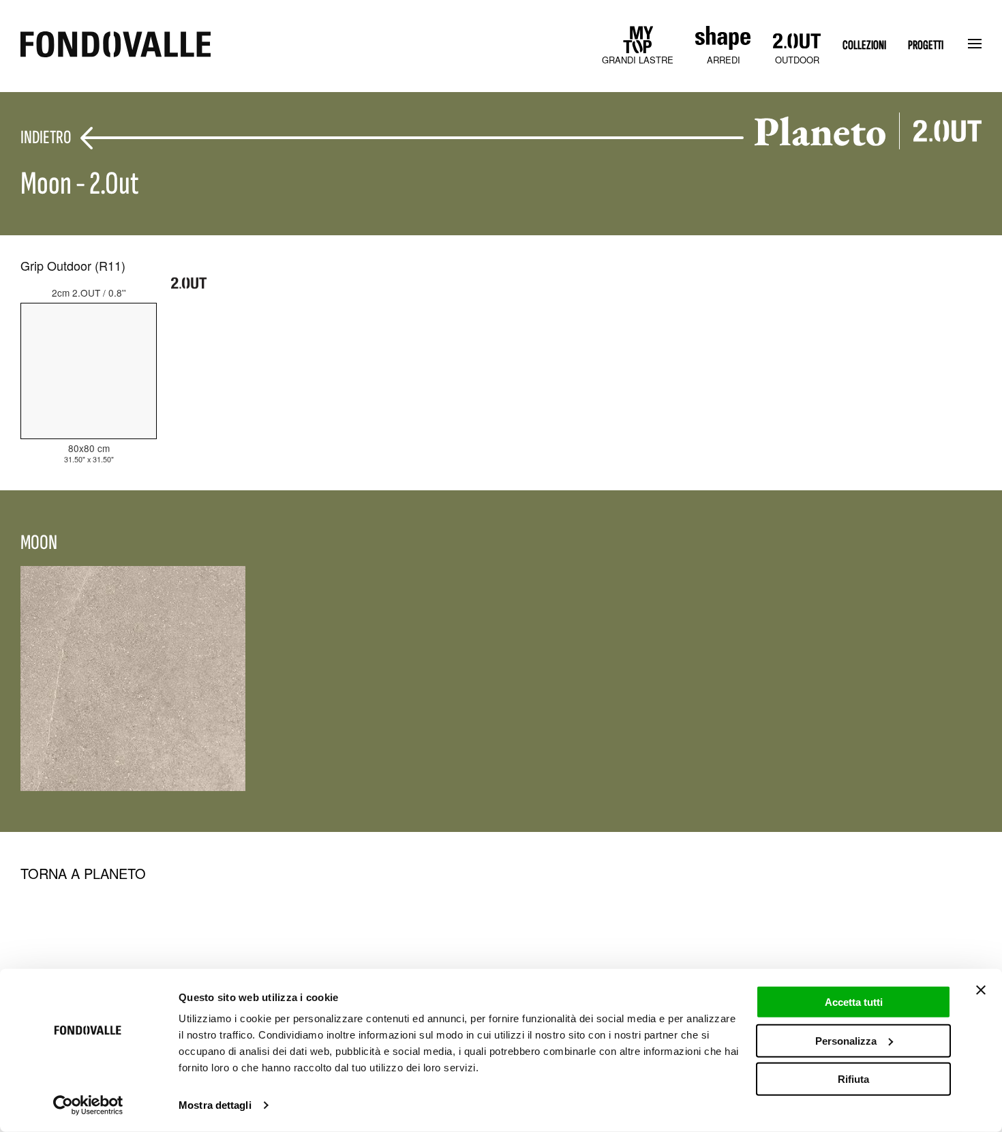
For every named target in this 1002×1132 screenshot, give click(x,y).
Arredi (723, 59)
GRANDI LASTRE (637, 59)
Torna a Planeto (83, 873)
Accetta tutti (854, 1002)
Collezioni (864, 45)
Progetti (925, 45)
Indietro (45, 138)
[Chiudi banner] (981, 990)
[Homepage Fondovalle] (115, 45)
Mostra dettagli (215, 1105)
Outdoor (797, 59)
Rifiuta (853, 1079)
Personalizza (846, 1040)
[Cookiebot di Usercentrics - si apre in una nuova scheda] (88, 1105)
